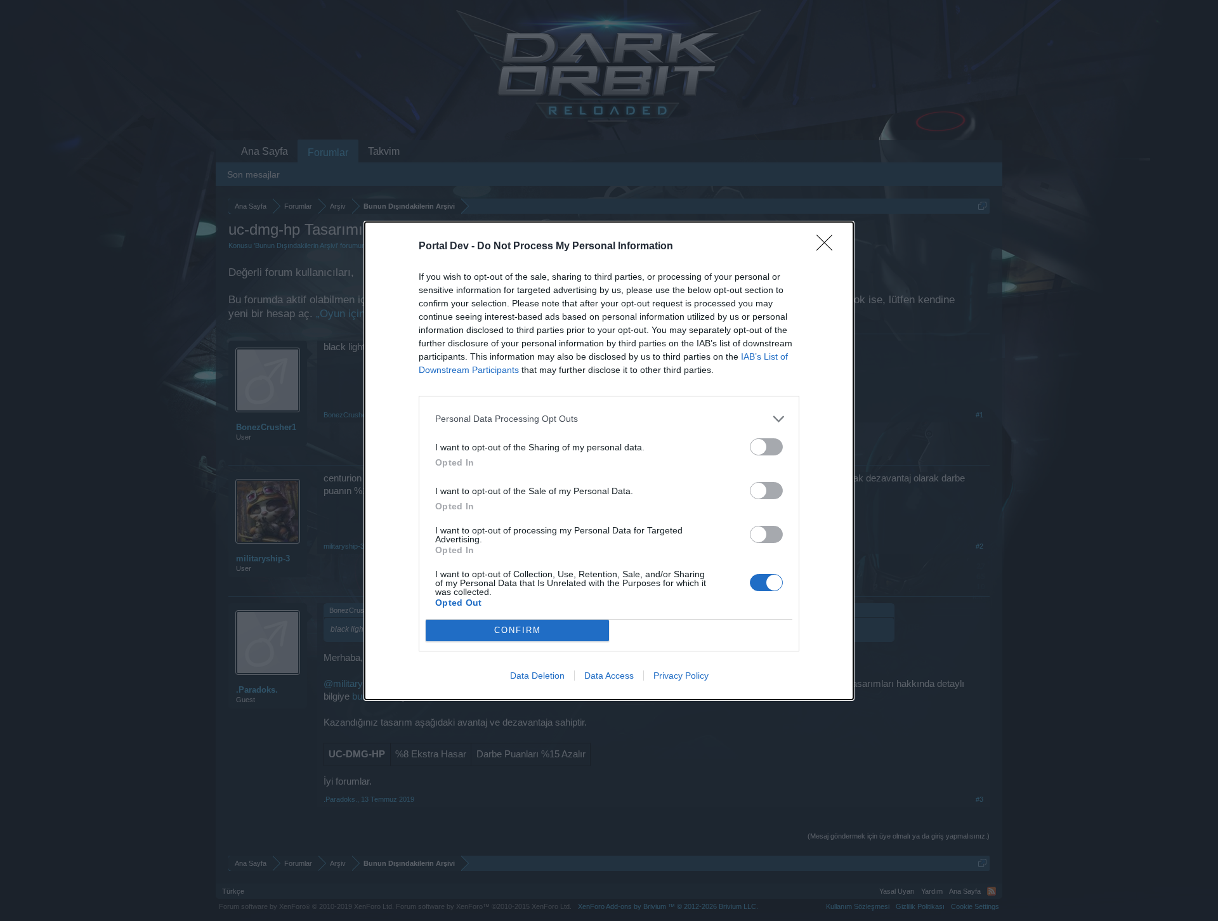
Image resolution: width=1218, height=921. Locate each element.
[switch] (766, 446)
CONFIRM (517, 630)
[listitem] (609, 419)
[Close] (828, 247)
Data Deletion (537, 675)
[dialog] (609, 461)
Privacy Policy (681, 675)
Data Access (609, 675)
